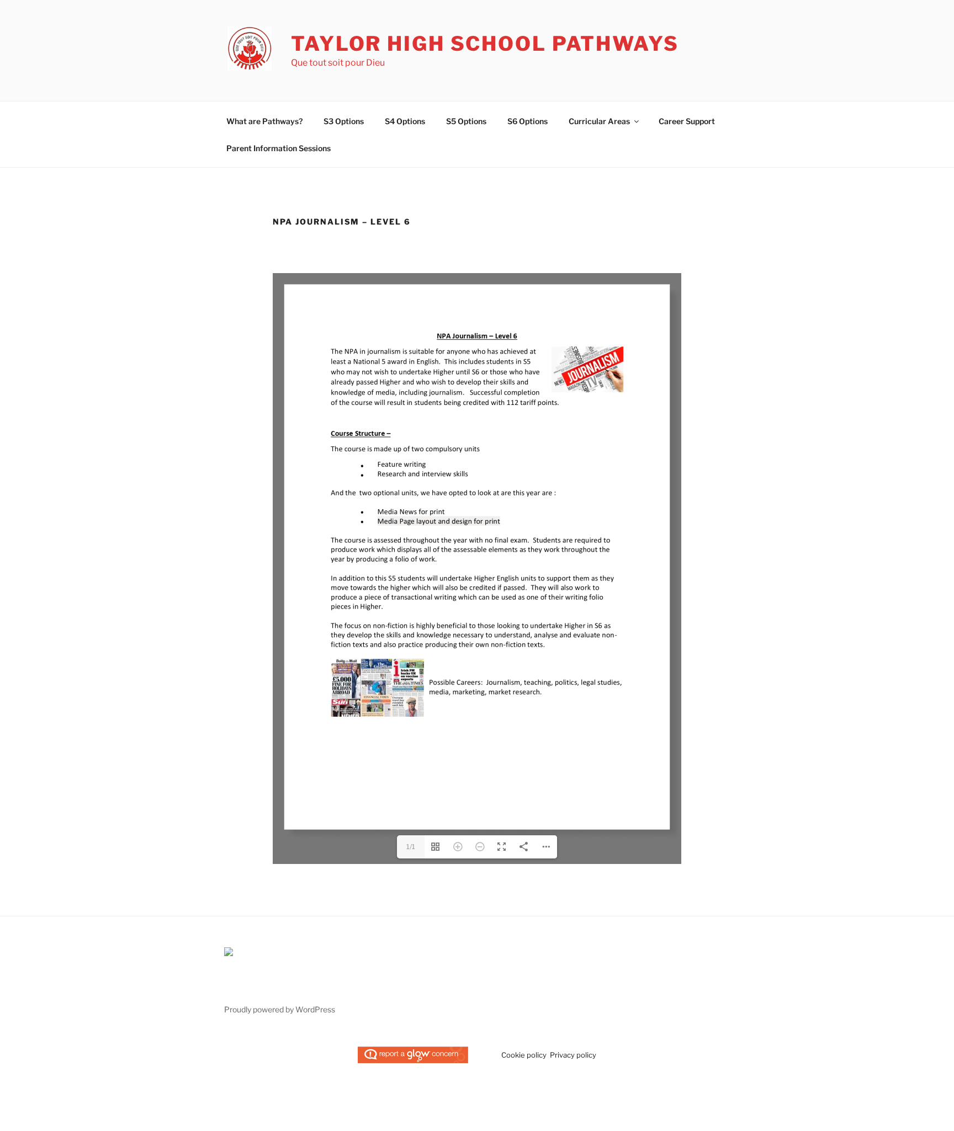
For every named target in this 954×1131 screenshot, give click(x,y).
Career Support (687, 121)
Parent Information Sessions (278, 148)
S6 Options (527, 121)
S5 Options (466, 121)
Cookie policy (524, 1054)
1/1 (410, 846)
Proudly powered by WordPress (279, 1009)
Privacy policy (573, 1054)
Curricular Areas (599, 121)
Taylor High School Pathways (485, 43)
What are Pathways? (264, 121)
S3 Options (344, 121)
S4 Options (405, 121)
